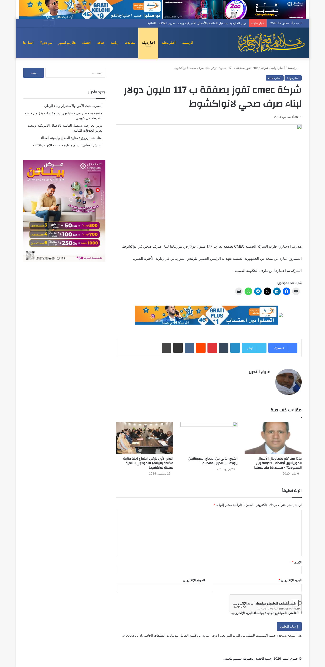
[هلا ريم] (271, 42)
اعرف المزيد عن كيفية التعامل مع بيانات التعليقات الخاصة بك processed (171, 635)
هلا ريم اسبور (67, 42)
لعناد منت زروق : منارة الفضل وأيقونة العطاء (71, 138)
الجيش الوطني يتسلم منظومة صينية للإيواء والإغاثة (68, 145)
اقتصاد (86, 42)
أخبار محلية (169, 42)
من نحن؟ (46, 42)
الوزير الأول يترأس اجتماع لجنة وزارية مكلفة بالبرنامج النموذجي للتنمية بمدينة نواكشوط (148, 463)
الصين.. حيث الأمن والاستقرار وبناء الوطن (73, 106)
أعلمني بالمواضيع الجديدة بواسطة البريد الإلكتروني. (264, 613)
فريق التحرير (260, 372)
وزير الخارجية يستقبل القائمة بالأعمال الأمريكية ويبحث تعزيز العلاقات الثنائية (197, 23)
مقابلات (130, 42)
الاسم (297, 562)
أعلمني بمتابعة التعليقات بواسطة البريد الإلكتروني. (265, 603)
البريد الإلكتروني (290, 580)
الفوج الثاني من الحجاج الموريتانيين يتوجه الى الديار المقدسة (212, 461)
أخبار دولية (148, 42)
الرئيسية (187, 42)
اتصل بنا (28, 42)
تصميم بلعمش (232, 658)
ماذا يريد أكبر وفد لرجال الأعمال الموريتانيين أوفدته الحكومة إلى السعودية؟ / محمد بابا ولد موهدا (278, 463)
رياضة (114, 42)
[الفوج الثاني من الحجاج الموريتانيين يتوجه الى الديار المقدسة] (208, 438)
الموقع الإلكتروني (194, 580)
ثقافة (100, 42)
